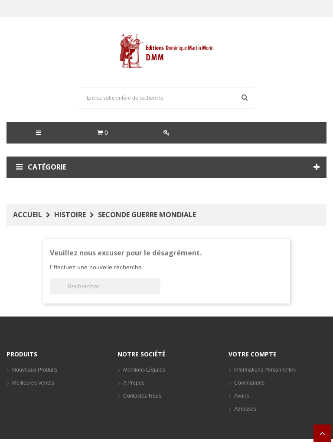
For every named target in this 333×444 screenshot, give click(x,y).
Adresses (245, 409)
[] (157, 291)
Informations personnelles (265, 370)
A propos (133, 383)
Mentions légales (144, 370)
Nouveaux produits (34, 370)
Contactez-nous (142, 396)
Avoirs (241, 396)
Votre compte (253, 354)
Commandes (249, 383)
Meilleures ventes (33, 383)
